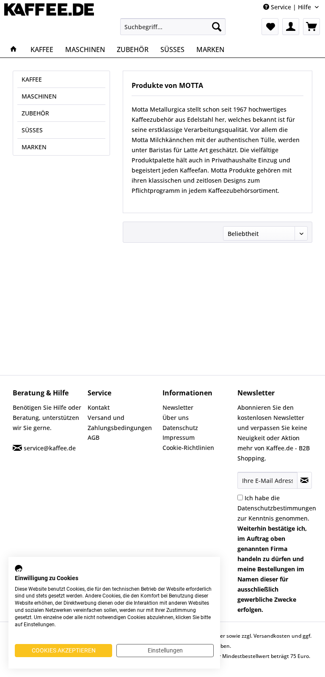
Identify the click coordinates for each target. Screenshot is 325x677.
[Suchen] (217, 26)
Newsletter (177, 407)
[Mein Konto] (290, 26)
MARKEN (34, 147)
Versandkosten (271, 635)
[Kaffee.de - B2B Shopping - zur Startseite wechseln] (49, 20)
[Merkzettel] (270, 26)
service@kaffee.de (50, 448)
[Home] (13, 49)
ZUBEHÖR (35, 113)
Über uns (175, 418)
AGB (93, 437)
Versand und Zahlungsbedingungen (120, 423)
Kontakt (99, 407)
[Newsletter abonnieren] (304, 480)
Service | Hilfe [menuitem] (291, 7)
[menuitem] (173, 26)
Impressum (178, 437)
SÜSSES (32, 130)
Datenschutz (180, 428)
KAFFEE (32, 79)
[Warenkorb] (311, 26)
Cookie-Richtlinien (188, 448)
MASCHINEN (39, 96)
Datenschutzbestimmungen (276, 508)
